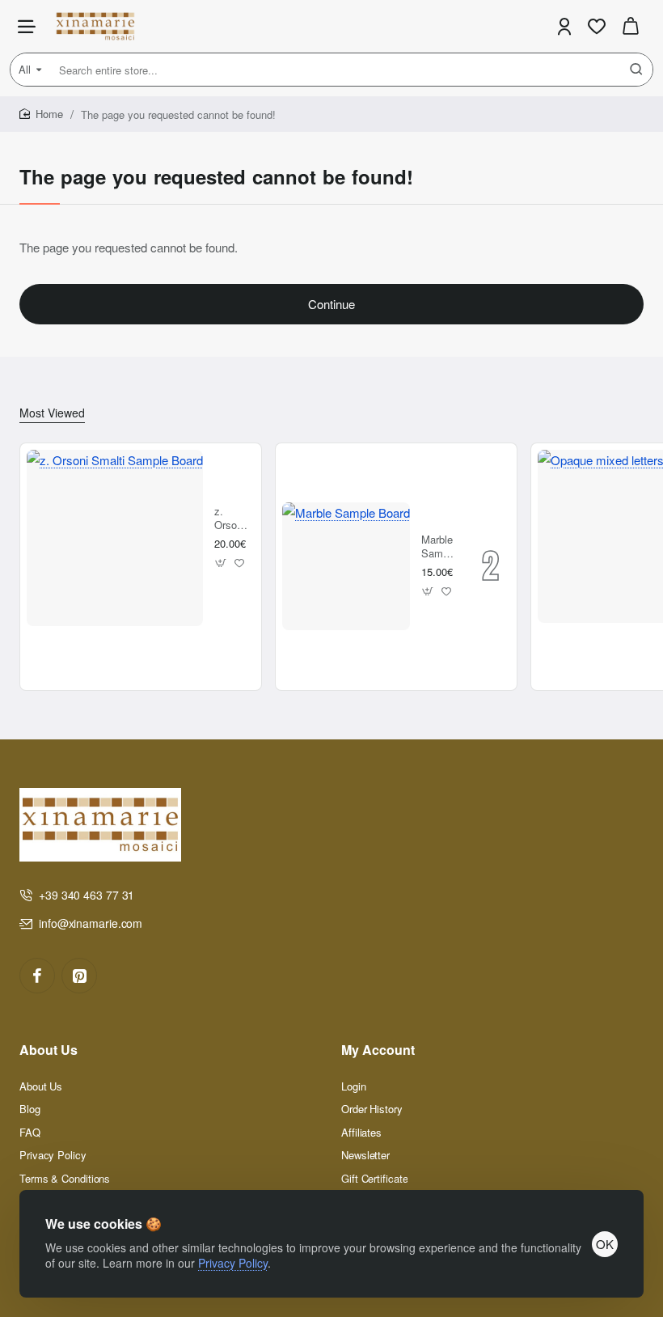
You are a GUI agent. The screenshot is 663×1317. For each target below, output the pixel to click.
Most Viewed (52, 413)
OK (605, 1243)
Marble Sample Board (439, 547)
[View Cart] (630, 26)
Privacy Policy (233, 1263)
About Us (48, 1050)
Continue (331, 303)
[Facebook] (37, 975)
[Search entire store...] (636, 69)
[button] (221, 563)
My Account (378, 1050)
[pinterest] (79, 975)
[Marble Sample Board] (346, 566)
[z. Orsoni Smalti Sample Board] (115, 538)
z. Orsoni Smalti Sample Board (232, 519)
